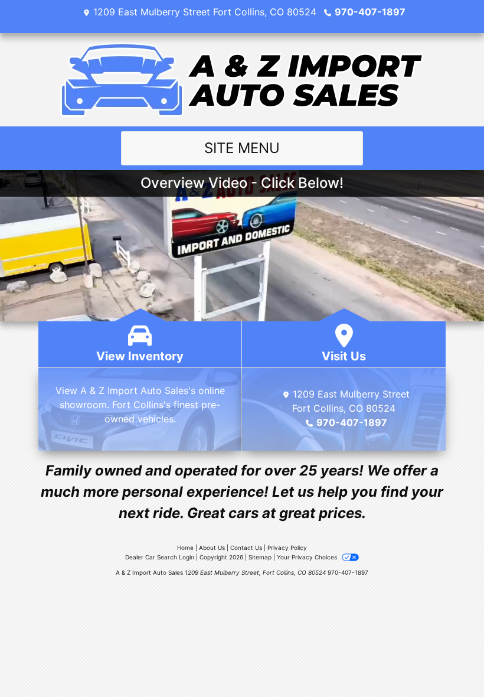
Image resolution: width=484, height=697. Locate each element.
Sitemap (260, 557)
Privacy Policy (287, 547)
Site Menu (242, 148)
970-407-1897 (370, 12)
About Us (212, 547)
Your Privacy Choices (308, 557)
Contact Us (246, 547)
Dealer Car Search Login (159, 557)
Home (185, 547)
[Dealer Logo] (242, 80)
